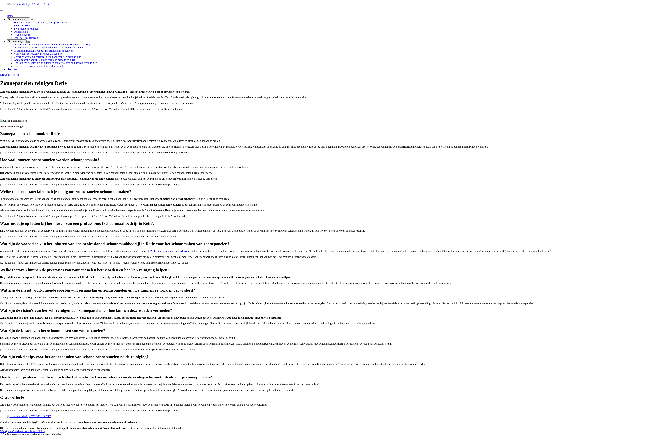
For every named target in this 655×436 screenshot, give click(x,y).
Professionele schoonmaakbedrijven (169, 251)
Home (10, 15)
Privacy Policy (37, 431)
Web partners (22, 431)
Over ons (12, 69)
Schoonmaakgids (16, 41)
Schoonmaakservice (18, 19)
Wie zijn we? (7, 431)
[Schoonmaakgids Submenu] (28, 42)
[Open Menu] (1, 10)
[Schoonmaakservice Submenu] (31, 19)
